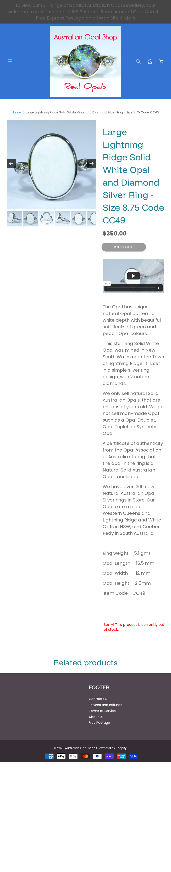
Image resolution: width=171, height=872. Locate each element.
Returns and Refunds (105, 705)
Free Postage (99, 722)
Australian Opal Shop (80, 748)
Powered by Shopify (112, 748)
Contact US (98, 699)
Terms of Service (102, 711)
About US (96, 717)
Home (16, 112)
